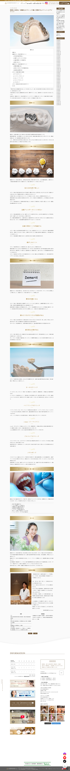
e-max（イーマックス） (18, 78)
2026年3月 (58, 47)
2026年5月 (58, 44)
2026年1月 (58, 50)
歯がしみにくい (17, 62)
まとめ (13, 85)
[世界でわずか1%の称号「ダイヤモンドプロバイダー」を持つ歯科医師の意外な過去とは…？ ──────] (44, 709)
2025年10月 (58, 54)
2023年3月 (58, 97)
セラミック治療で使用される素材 (18, 72)
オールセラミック (17, 74)
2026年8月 (58, 40)
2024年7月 (58, 75)
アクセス (54, 768)
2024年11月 (58, 69)
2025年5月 (58, 61)
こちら (15, 565)
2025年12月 (58, 51)
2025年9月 (58, 55)
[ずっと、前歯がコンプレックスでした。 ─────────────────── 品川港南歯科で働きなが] (52, 718)
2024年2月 (58, 82)
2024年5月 (58, 78)
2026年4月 (58, 46)
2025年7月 (58, 58)
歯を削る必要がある (17, 70)
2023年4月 (58, 96)
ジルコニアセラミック (18, 80)
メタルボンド (16, 82)
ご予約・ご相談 (20, 565)
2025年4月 (58, 62)
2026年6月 (58, 43)
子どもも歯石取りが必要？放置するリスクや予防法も (60, 12)
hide (32, 49)
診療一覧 (50, 768)
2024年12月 (58, 68)
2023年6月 (58, 93)
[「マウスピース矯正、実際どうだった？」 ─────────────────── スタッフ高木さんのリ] (44, 718)
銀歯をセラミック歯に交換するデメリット (19, 64)
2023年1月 (58, 100)
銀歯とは (14, 52)
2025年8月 (58, 57)
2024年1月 (58, 83)
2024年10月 (58, 71)
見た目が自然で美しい (18, 56)
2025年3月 (58, 64)
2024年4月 (58, 79)
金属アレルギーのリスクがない (20, 58)
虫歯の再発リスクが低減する (19, 60)
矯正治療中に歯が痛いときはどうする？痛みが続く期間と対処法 (60, 22)
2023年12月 (58, 85)
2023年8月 (58, 90)
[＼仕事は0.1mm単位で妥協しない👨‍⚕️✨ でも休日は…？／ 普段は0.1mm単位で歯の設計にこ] (52, 709)
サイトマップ (59, 768)
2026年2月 (58, 48)
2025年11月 (58, 53)
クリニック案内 (44, 768)
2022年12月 (58, 101)
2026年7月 (58, 41)
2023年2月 (58, 99)
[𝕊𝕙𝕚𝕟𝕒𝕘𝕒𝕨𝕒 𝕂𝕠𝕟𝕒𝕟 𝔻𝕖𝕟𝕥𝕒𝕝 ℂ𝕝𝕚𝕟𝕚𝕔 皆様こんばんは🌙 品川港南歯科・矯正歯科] (61, 709)
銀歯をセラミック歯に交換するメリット (19, 54)
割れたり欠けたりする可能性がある (20, 68)
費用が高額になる (17, 66)
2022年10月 (58, 104)
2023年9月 (58, 89)
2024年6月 (58, 76)
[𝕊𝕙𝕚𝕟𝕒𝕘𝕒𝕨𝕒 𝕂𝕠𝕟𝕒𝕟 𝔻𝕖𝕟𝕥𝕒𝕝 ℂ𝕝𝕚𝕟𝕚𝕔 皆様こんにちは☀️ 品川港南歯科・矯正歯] (61, 718)
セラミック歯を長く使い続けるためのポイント (20, 84)
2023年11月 (58, 86)
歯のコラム (58, 35)
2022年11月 (58, 103)
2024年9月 (58, 72)
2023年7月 (58, 92)
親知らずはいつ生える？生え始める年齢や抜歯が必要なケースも (60, 26)
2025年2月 (58, 65)
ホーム (40, 768)
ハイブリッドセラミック (18, 76)
